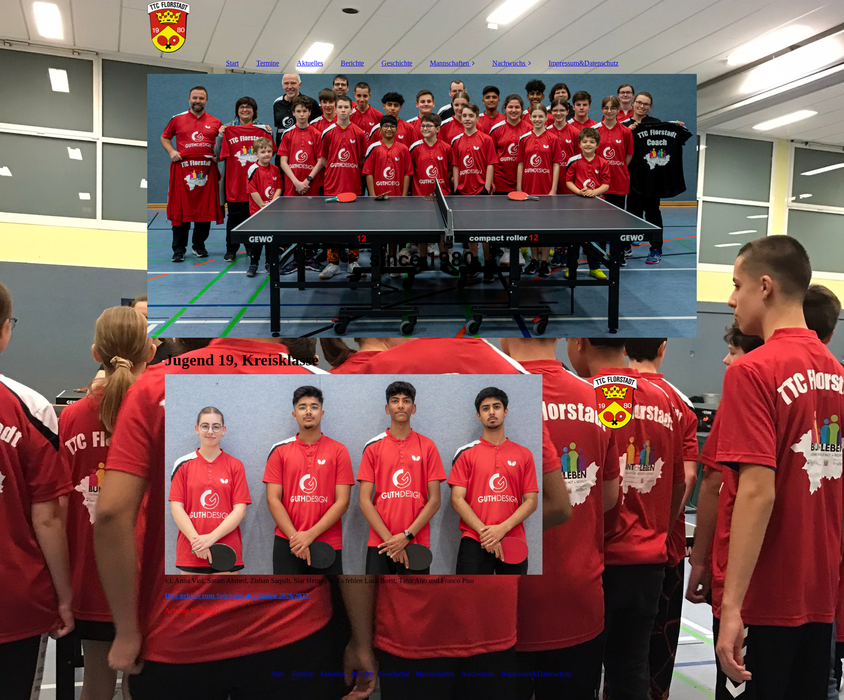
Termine (267, 63)
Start (232, 63)
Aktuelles (310, 63)
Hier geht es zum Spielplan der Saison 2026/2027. (237, 595)
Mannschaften (449, 63)
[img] (422, 26)
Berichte (352, 63)
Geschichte (397, 63)
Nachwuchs (508, 63)
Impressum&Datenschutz (583, 63)
